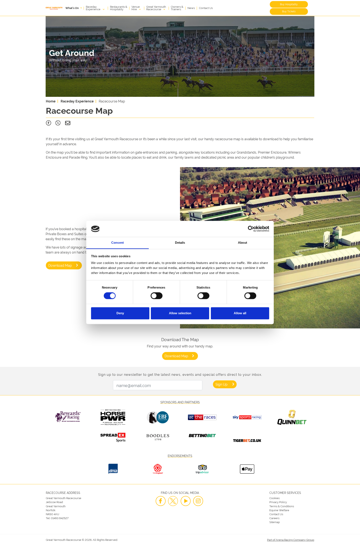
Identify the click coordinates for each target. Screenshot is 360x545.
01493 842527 (60, 518)
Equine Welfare (279, 510)
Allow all (240, 313)
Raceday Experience (93, 8)
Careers (274, 518)
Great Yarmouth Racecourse (156, 8)
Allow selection (180, 313)
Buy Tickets (289, 11)
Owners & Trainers (177, 8)
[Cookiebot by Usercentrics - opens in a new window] (251, 229)
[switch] (156, 296)
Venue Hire (135, 8)
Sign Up (221, 384)
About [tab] (242, 242)
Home (51, 101)
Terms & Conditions (281, 506)
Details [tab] (180, 242)
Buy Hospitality (289, 4)
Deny (120, 313)
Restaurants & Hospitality (118, 8)
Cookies (274, 498)
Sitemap (274, 522)
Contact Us (206, 8)
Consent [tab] (117, 242)
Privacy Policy (278, 502)
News (191, 8)
